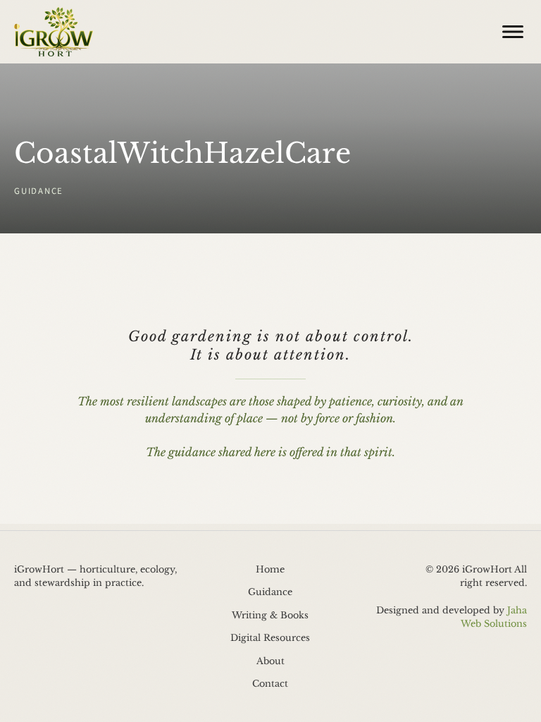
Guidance (270, 592)
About (270, 661)
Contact (270, 683)
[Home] (53, 31)
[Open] (512, 31)
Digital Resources (270, 637)
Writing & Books (270, 615)
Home (270, 569)
